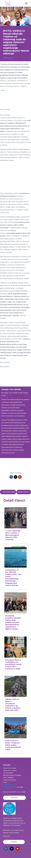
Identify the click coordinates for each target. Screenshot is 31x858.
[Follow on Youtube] (20, 477)
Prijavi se (14, 797)
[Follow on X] (15, 477)
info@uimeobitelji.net (9, 784)
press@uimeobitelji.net (9, 787)
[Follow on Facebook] (11, 477)
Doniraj (14, 842)
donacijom (9, 395)
